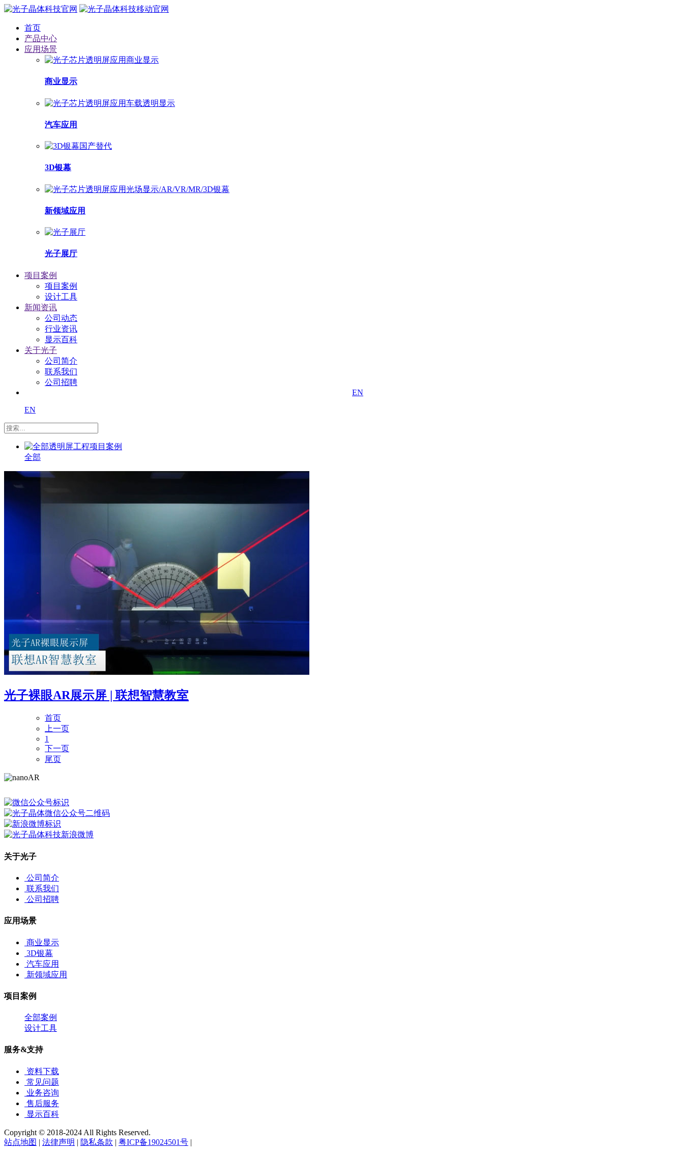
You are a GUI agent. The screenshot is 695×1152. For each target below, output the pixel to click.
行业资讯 (61, 328)
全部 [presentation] (32, 457)
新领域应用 (46, 974)
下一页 (57, 748)
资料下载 (42, 1071)
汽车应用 (42, 963)
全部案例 (40, 1017)
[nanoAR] (40, 9)
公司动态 (61, 318)
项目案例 (61, 286)
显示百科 (61, 339)
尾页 (53, 759)
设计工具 (61, 296)
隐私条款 (96, 1142)
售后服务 (42, 1103)
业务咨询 (42, 1092)
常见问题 (42, 1082)
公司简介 (61, 360)
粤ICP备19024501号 (153, 1142)
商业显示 (42, 942)
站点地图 (20, 1142)
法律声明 (58, 1142)
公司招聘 (61, 382)
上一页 (57, 728)
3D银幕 (39, 953)
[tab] (123, 452)
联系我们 (61, 371)
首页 (53, 718)
